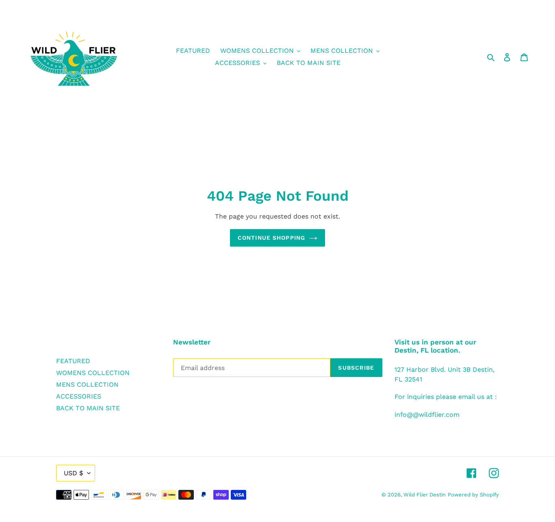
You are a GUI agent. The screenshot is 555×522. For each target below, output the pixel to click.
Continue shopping (271, 237)
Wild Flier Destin (424, 495)
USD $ (73, 473)
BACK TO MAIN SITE (88, 408)
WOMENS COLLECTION (93, 373)
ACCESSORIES (78, 396)
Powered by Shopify (473, 495)
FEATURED (73, 361)
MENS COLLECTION (87, 384)
